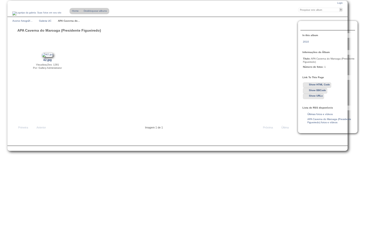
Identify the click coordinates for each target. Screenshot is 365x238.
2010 (306, 41)
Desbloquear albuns (95, 10)
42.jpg (47, 60)
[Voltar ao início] (36, 13)
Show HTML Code (319, 84)
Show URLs (316, 95)
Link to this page (306, 26)
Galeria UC (45, 20)
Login (340, 3)
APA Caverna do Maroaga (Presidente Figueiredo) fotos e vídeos (329, 121)
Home (75, 10)
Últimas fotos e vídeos (320, 114)
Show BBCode (317, 90)
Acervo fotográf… (22, 20)
